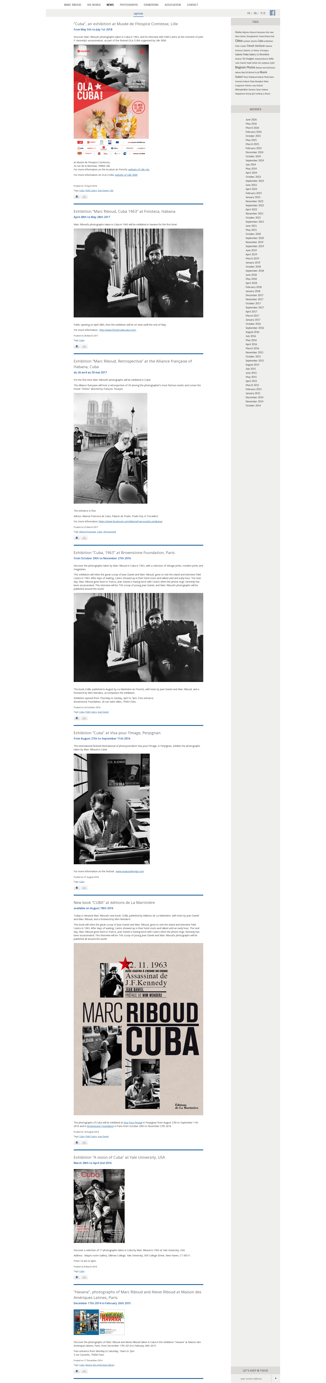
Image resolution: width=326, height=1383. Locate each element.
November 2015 (254, 352)
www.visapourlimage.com (130, 871)
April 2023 (251, 189)
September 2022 (255, 205)
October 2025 (253, 136)
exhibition (268, 41)
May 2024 (251, 168)
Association (173, 5)
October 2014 (253, 405)
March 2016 (252, 348)
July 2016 (251, 336)
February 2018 (254, 287)
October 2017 (253, 303)
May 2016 (251, 340)
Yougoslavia (240, 94)
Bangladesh (252, 36)
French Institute (256, 46)
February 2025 (254, 148)
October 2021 (253, 217)
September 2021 (255, 221)
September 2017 (255, 307)
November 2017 (254, 299)
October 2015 (253, 356)
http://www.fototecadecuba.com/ (118, 330)
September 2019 (255, 246)
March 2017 (252, 315)
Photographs (129, 5)
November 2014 (254, 401)
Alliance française (87, 531)
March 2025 (252, 144)
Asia (272, 32)
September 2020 (255, 238)
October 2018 (253, 266)
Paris (246, 77)
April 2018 (251, 283)
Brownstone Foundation (100, 1126)
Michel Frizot (253, 73)
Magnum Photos (245, 67)
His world (94, 5)
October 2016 (253, 323)
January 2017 (253, 319)
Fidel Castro (91, 190)
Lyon (272, 63)
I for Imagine (248, 59)
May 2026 (251, 123)
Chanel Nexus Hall (266, 37)
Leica (254, 63)
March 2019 (252, 258)
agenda (138, 13)
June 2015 (251, 372)
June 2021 (251, 225)
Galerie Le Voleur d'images (256, 51)
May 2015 (251, 377)
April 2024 (251, 172)
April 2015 (251, 381)
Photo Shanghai (256, 82)
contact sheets (250, 41)
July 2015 (251, 368)
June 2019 (251, 250)
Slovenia (252, 90)
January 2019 (253, 262)
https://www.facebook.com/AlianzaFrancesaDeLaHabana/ (130, 521)
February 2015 (254, 389)
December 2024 (254, 152)
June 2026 (251, 119)
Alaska (238, 32)
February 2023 (254, 193)
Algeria (245, 32)
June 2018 (251, 274)
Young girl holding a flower (258, 94)
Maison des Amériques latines (99, 1365)
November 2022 (254, 201)
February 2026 (254, 131)
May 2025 (251, 140)
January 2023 (253, 197)
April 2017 (251, 311)
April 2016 (251, 344)
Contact (192, 5)
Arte (267, 32)
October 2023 (253, 176)
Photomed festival (256, 77)
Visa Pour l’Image (133, 1122)
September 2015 (255, 360)
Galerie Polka (242, 54)
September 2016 (255, 327)
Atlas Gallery (240, 37)
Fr (248, 13)
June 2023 (251, 185)
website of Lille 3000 (126, 174)
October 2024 (253, 156)
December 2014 (254, 397)
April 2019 (251, 254)
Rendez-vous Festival (254, 86)
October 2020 (253, 234)
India (271, 59)
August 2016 (252, 332)
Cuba (81, 190)
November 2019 (254, 242)
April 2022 (251, 209)
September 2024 (255, 160)
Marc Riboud (72, 5)
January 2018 (253, 291)
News (110, 5)
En (255, 13)
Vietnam (264, 90)
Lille (111, 190)
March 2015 (252, 385)
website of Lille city (139, 169)
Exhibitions (151, 5)
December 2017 (254, 295)
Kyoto (249, 63)
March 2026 (252, 127)
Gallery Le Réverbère (259, 54)
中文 (263, 13)
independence (261, 59)
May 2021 (251, 229)
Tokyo (258, 90)
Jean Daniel (103, 190)
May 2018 (251, 278)
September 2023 (255, 180)
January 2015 (253, 393)
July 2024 (251, 164)
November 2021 (254, 213)
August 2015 (252, 364)
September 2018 (255, 270)
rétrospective (109, 531)
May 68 (244, 73)
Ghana (238, 59)
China (238, 41)
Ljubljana (265, 63)
